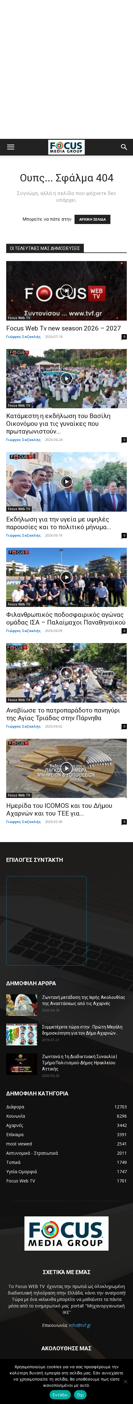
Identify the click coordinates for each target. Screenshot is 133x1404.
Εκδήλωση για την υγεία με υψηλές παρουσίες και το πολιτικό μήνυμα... (58, 523)
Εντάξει (60, 1394)
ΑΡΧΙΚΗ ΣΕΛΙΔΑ (92, 219)
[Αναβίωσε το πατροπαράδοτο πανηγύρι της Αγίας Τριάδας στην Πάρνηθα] (66, 673)
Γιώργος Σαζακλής (23, 336)
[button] (10, 147)
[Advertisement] (66, 69)
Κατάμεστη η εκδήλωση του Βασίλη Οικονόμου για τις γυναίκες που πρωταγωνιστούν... (58, 423)
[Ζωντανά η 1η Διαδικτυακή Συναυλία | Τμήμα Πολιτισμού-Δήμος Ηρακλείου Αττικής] (21, 1064)
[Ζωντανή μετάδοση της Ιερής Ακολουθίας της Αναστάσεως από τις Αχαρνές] (21, 1005)
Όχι (80, 1394)
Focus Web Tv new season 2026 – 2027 (63, 328)
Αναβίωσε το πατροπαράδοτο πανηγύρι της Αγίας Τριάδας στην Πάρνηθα (63, 714)
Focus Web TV (19, 318)
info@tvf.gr (80, 1325)
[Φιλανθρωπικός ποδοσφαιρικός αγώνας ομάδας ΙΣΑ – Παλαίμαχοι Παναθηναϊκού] (66, 577)
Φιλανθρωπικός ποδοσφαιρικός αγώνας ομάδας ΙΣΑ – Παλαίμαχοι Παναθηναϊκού (66, 618)
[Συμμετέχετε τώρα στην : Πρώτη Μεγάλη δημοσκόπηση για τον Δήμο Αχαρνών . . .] (21, 1034)
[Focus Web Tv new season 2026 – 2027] (66, 291)
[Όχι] (125, 1381)
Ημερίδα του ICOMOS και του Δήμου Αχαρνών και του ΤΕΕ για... (59, 809)
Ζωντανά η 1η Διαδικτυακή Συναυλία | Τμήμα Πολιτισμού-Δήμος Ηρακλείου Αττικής (79, 1062)
